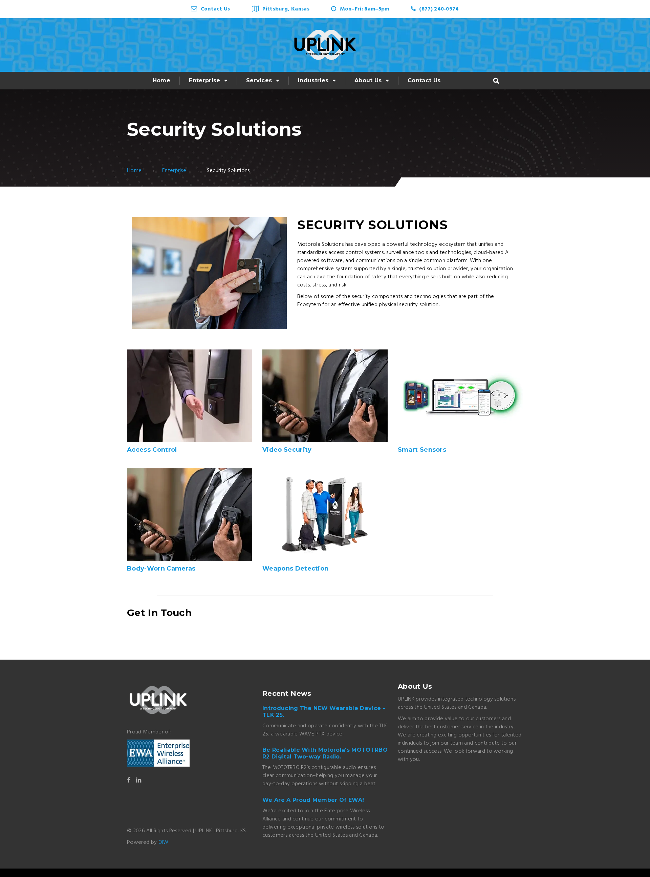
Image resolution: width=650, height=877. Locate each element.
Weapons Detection (295, 568)
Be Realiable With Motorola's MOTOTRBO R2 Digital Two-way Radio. (325, 753)
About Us (368, 80)
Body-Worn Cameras (161, 568)
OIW (163, 842)
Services (259, 80)
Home (161, 80)
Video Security (286, 449)
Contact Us (215, 9)
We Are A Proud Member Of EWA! (313, 800)
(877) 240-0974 (439, 9)
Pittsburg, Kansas (285, 9)
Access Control (152, 449)
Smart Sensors (422, 449)
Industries (313, 80)
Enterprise (204, 80)
